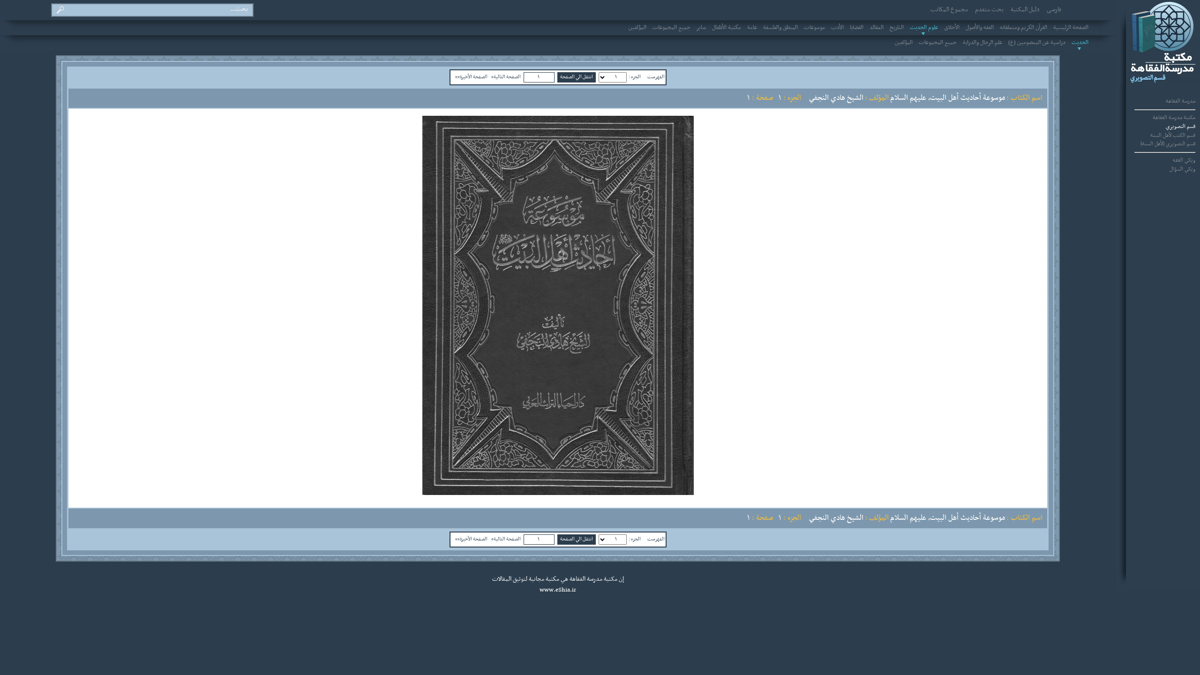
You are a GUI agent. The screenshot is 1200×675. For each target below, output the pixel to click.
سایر (701, 27)
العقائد (877, 27)
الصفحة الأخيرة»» (471, 77)
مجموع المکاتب (949, 10)
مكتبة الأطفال (726, 27)
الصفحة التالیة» (506, 77)
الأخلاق (952, 27)
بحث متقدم (989, 10)
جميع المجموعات (671, 27)
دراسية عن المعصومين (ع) (1036, 43)
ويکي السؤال (1182, 169)
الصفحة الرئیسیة (1070, 27)
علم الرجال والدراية (982, 43)
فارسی (1054, 10)
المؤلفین (637, 27)
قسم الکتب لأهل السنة (1172, 135)
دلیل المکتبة (1025, 10)
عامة (752, 27)
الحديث (1080, 43)
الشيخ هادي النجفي (836, 98)
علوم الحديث (924, 27)
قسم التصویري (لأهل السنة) (1167, 144)
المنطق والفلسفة (780, 27)
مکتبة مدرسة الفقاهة (1174, 117)
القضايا (856, 27)
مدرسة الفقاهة (1180, 101)
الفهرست (656, 77)
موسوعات (814, 27)
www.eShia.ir (558, 590)
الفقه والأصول (980, 27)
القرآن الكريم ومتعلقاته (1023, 27)
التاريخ (897, 27)
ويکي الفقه (1184, 160)
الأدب (837, 27)
